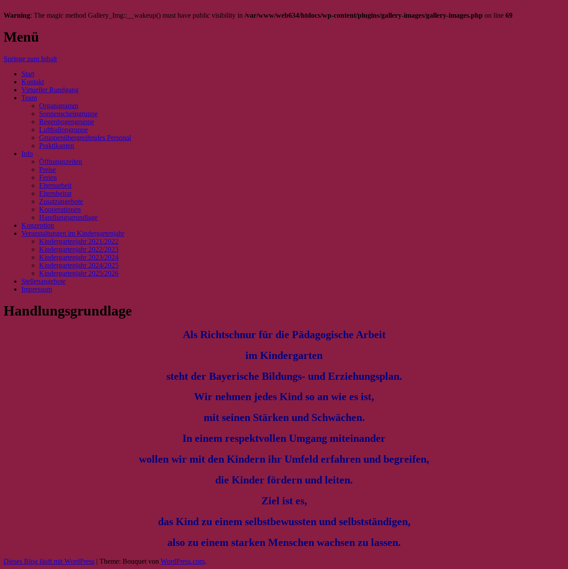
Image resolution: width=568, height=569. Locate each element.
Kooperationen (60, 209)
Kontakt (32, 82)
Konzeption (37, 225)
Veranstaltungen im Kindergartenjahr (72, 233)
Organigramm (58, 105)
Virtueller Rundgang (50, 90)
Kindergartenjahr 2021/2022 (78, 241)
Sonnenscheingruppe (68, 113)
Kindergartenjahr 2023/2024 (78, 257)
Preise (47, 169)
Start (27, 74)
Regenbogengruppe (66, 121)
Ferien (48, 177)
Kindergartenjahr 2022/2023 (78, 249)
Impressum (36, 289)
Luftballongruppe (63, 129)
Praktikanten (56, 145)
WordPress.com (183, 561)
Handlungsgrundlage (68, 217)
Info (27, 153)
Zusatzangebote (61, 201)
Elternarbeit (55, 185)
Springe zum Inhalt (30, 58)
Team (29, 97)
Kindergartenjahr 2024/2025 (78, 265)
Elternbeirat (55, 193)
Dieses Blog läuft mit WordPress (49, 561)
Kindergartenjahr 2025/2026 (78, 273)
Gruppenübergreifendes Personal (85, 137)
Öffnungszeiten (60, 161)
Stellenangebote (43, 281)
